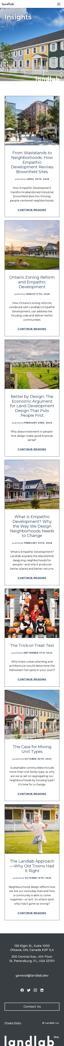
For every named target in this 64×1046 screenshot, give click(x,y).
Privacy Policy (13, 1023)
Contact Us (32, 1006)
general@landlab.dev (32, 975)
